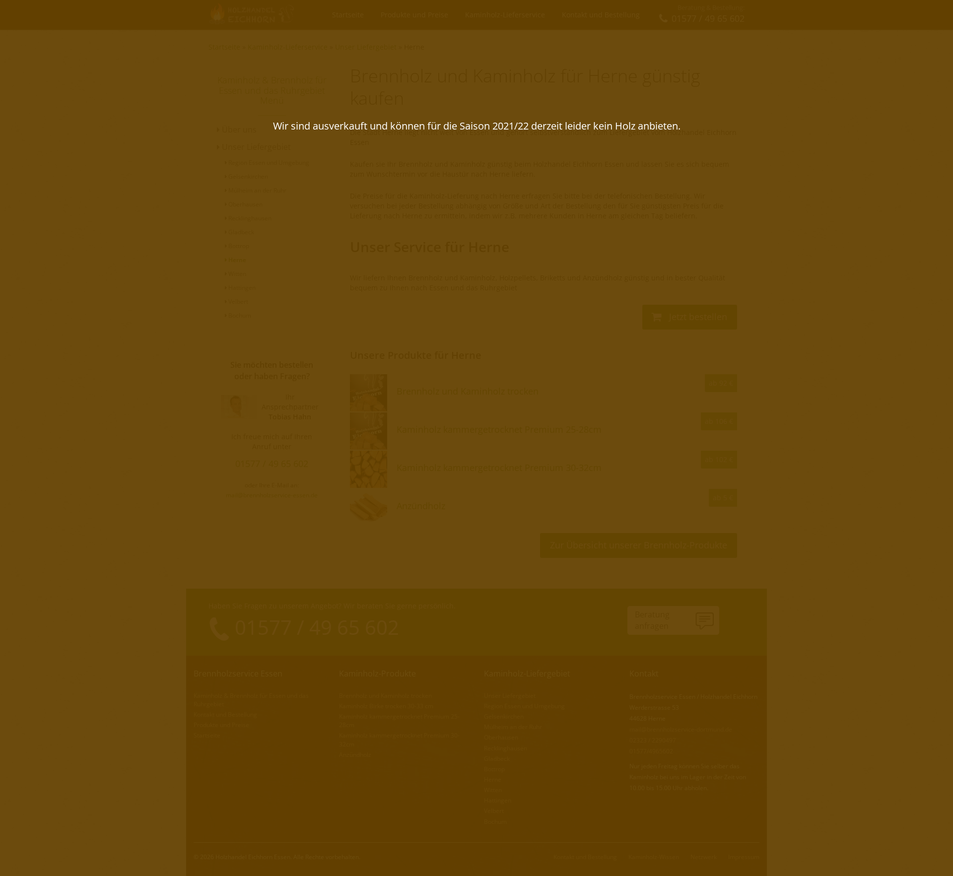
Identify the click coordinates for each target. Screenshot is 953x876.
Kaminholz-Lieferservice (505, 14)
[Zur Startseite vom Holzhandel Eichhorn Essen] (252, 14)
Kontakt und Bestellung (601, 14)
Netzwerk (703, 857)
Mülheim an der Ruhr (256, 190)
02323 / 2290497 (652, 740)
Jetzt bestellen (697, 317)
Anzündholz (355, 754)
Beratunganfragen (652, 620)
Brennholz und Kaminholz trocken (385, 695)
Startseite (348, 14)
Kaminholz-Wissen (653, 857)
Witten (236, 274)
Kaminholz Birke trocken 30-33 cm (386, 706)
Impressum (743, 857)
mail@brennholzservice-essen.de (272, 495)
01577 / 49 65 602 (271, 464)
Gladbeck (240, 232)
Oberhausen (245, 204)
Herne (414, 47)
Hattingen (241, 287)
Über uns (238, 129)
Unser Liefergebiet (366, 47)
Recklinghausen (249, 218)
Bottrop (238, 246)
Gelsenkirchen (247, 176)
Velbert (237, 301)
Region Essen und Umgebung (268, 162)
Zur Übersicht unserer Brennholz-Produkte (638, 545)
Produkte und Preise (414, 14)
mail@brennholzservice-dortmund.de (680, 729)
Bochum (239, 315)
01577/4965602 (651, 751)
